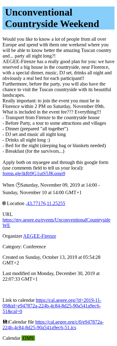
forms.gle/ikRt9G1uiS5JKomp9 (33, 173)
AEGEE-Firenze (39, 236)
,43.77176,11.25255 (45, 203)
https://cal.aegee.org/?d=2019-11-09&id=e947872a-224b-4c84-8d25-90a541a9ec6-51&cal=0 (51, 305)
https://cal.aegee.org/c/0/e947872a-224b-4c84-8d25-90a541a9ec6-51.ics (53, 324)
